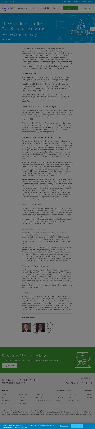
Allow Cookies (77, 426)
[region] (47, 426)
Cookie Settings (64, 426)
